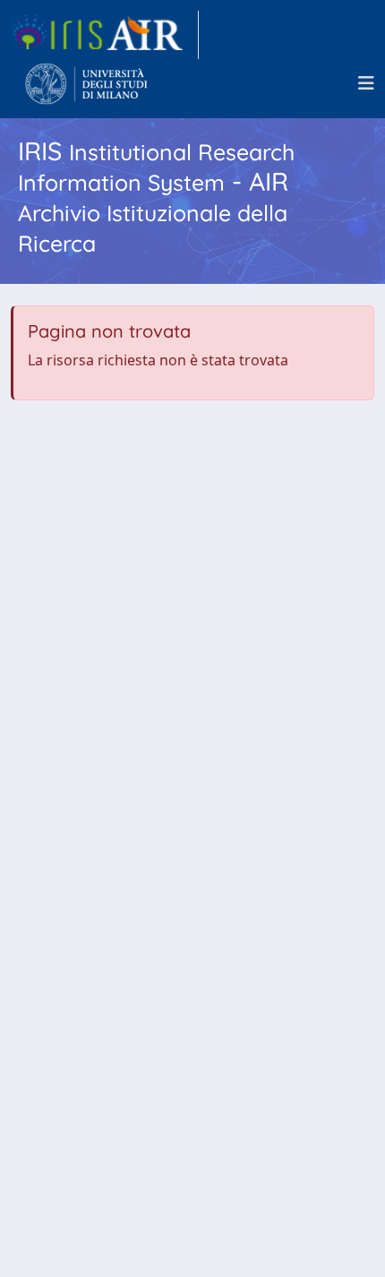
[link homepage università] (86, 83)
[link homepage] (105, 35)
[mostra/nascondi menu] (366, 83)
